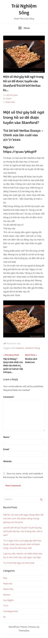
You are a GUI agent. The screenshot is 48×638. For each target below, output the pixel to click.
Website (7, 461)
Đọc (5, 578)
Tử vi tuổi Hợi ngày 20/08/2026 (18, 563)
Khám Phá (10, 102)
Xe (4, 617)
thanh (8, 98)
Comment (9, 397)
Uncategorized (10, 611)
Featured (7, 583)
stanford (29, 348)
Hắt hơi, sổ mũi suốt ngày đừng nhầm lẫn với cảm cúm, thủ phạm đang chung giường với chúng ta (23, 518)
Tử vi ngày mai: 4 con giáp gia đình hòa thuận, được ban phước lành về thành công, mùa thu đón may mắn (22, 544)
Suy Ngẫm (8, 600)
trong (37, 348)
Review (6, 594)
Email (6, 449)
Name (7, 437)
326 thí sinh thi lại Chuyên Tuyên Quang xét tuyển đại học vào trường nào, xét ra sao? (22, 531)
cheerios (20, 348)
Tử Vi (5, 605)
